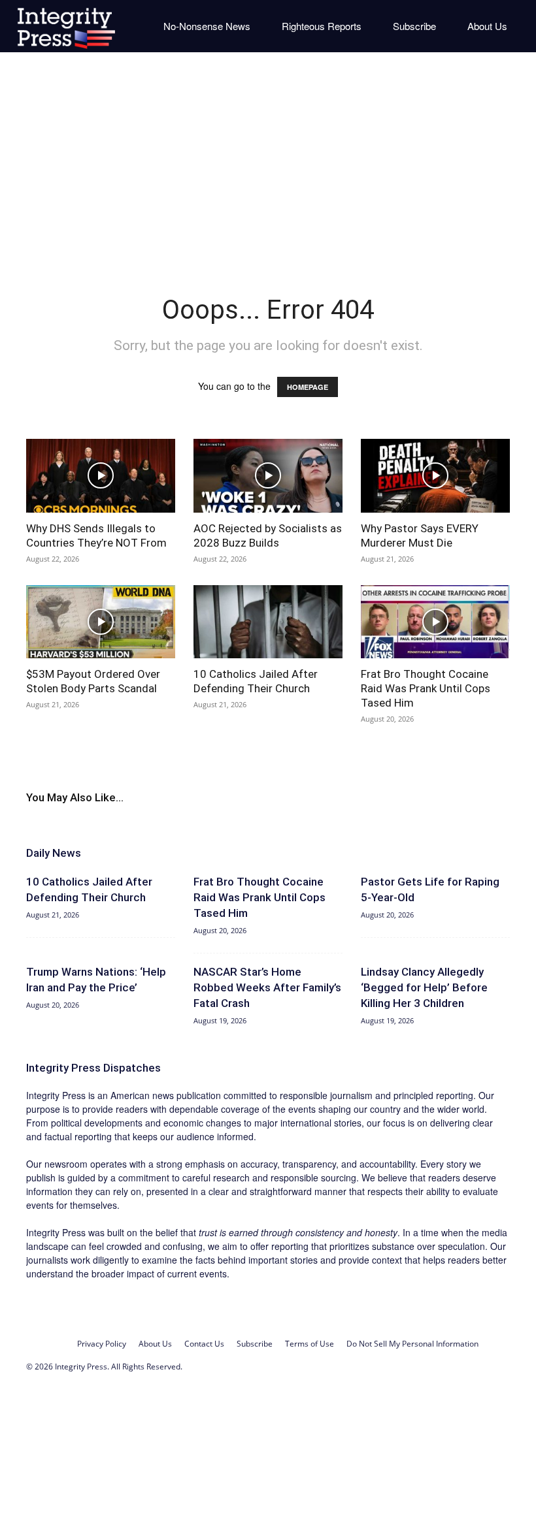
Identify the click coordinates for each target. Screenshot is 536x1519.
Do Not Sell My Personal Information (412, 1343)
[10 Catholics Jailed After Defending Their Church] (268, 622)
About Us (487, 26)
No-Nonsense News (206, 26)
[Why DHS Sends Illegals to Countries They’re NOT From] (100, 476)
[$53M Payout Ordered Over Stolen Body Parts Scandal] (100, 622)
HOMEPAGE (307, 387)
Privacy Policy (101, 1343)
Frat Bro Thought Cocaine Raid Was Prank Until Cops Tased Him (425, 688)
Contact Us (204, 1343)
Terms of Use (309, 1343)
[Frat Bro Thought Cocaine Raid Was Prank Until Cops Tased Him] (435, 622)
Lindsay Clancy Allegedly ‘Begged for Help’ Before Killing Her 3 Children (424, 987)
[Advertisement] (268, 163)
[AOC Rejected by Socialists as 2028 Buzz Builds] (268, 476)
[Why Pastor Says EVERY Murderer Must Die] (435, 476)
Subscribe (414, 26)
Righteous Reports (321, 26)
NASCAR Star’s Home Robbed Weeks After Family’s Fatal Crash (267, 987)
